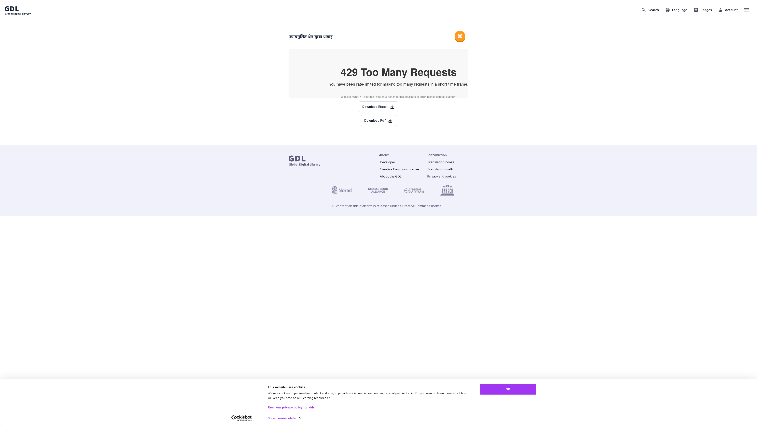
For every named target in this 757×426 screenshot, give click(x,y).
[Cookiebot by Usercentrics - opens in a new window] (241, 418)
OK (508, 389)
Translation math (440, 169)
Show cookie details (282, 418)
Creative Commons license (399, 169)
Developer (387, 162)
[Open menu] (746, 10)
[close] (460, 36)
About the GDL (391, 176)
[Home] (18, 10)
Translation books (440, 162)
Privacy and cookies (441, 176)
